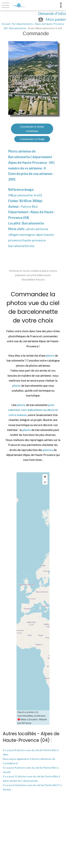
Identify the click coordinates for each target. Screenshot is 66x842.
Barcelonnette (17, 28)
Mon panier (56, 19)
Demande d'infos (52, 13)
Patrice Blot (29, 206)
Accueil (6, 23)
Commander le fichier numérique (32, 128)
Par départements (22, 23)
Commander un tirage (32, 138)
